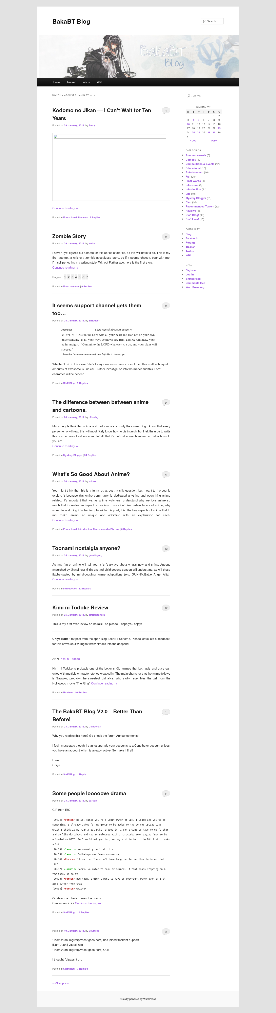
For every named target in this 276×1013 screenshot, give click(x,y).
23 (219, 128)
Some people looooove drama (89, 793)
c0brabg (93, 417)
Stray (92, 125)
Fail (188, 176)
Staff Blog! (69, 383)
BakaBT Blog (71, 21)
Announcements (196, 155)
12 (166, 548)
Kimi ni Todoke (70, 658)
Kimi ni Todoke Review (80, 607)
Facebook (192, 238)
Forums (86, 82)
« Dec (193, 140)
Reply (81, 774)
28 (209, 132)
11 (166, 793)
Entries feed (193, 278)
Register (191, 270)
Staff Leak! (192, 219)
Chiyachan (95, 726)
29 (214, 132)
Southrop (94, 930)
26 (198, 132)
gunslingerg (95, 555)
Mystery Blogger (72, 455)
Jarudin (93, 800)
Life (188, 194)
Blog (189, 234)
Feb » (214, 140)
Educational (70, 217)
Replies (95, 217)
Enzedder (94, 320)
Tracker (71, 82)
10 (166, 608)
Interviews (192, 185)
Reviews (83, 217)
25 (193, 132)
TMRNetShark (97, 614)
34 (166, 402)
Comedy (191, 159)
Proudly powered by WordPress (138, 999)
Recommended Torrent (106, 529)
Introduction (85, 529)
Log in (190, 274)
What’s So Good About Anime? (91, 474)
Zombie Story (69, 236)
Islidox (92, 481)
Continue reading (65, 208)
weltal (92, 243)
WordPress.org (195, 287)
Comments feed (195, 283)
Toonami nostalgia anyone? (86, 548)
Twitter (190, 251)
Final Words (193, 181)
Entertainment (71, 286)
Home (56, 82)
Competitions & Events (200, 164)
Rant (188, 202)
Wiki (99, 82)
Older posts (60, 983)
